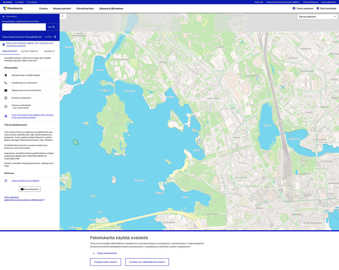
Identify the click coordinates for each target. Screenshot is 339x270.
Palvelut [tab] (49, 51)
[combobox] (24, 27)
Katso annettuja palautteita (23, 198)
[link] (7, 2)
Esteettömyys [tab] (29, 51)
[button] (317, 16)
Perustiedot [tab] (10, 51)
